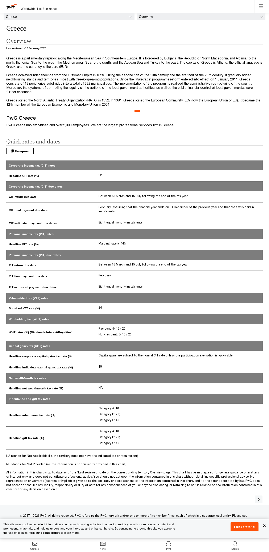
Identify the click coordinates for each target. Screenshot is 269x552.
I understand (244, 526)
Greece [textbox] (11, 16)
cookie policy (50, 532)
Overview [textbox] (146, 16)
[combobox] (69, 16)
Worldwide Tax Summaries (39, 9)
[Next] (258, 499)
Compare (21, 151)
